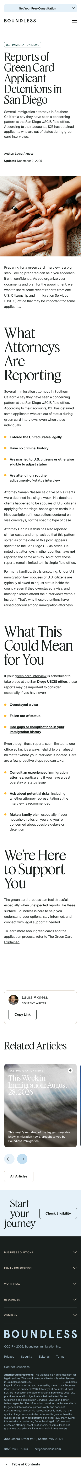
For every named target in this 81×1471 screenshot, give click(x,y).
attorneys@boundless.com (47, 1381)
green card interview (31, 676)
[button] (72, 20)
